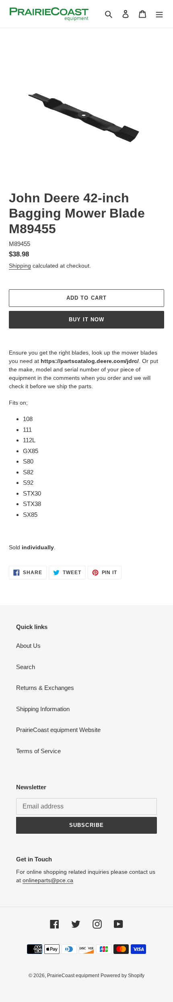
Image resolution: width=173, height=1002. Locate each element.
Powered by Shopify (122, 975)
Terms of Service (38, 751)
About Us (28, 645)
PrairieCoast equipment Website (58, 729)
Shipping (20, 265)
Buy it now (86, 320)
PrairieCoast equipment (73, 975)
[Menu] (159, 13)
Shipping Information (43, 709)
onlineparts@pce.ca (48, 880)
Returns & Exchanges (45, 687)
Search (25, 666)
